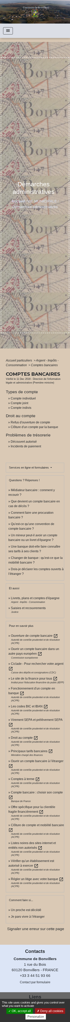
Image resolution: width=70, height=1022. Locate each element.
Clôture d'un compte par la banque (34, 427)
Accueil (18, 201)
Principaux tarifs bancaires (32, 751)
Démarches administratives (35, 207)
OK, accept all (21, 1011)
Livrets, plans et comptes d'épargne (35, 598)
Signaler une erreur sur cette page (35, 929)
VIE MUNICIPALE (42, 201)
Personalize (35, 1016)
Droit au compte (24, 737)
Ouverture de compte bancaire (34, 635)
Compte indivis (21, 407)
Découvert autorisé (24, 441)
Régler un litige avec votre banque (37, 879)
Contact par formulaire (35, 982)
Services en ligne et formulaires (29, 467)
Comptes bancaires (44, 365)
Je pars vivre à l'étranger (28, 916)
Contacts (35, 951)
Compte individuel (23, 398)
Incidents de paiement (26, 446)
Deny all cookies (51, 1011)
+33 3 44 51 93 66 (35, 976)
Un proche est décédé (26, 910)
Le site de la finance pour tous (34, 678)
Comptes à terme (25, 779)
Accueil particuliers (19, 360)
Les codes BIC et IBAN (29, 706)
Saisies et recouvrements (28, 608)
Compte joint (19, 403)
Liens (35, 996)
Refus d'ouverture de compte (30, 422)
